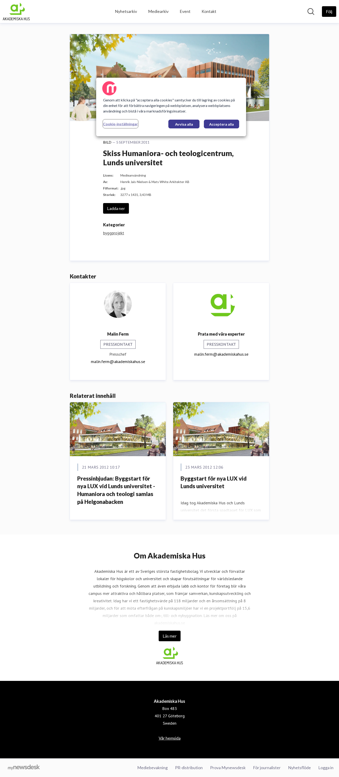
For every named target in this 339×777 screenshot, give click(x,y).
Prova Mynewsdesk (228, 767)
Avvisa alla (184, 124)
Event (185, 11)
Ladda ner (116, 208)
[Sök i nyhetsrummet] (311, 11)
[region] (171, 107)
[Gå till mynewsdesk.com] (24, 767)
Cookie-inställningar (120, 124)
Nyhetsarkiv (126, 11)
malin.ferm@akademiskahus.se (118, 361)
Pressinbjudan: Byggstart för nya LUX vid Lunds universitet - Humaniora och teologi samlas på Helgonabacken (116, 490)
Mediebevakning (152, 767)
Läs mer (170, 635)
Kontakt (209, 11)
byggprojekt (113, 233)
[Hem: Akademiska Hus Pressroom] (16, 11)
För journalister (267, 767)
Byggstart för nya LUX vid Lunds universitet (214, 482)
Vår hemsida (170, 738)
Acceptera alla (221, 124)
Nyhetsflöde (299, 767)
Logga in (325, 767)
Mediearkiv (158, 11)
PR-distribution (189, 767)
